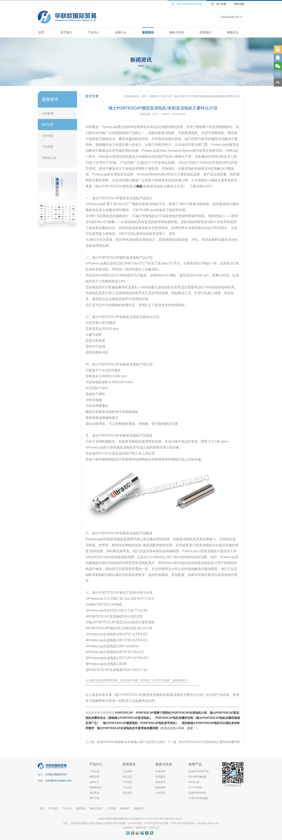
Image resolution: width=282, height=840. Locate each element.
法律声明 (127, 827)
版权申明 (141, 827)
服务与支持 (176, 32)
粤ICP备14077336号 (171, 818)
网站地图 (239, 3)
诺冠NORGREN (197, 792)
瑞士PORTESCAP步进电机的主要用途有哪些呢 (127, 728)
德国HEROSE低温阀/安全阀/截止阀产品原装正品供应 (131, 742)
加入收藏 (221, 3)
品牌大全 (121, 32)
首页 (41, 32)
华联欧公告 (49, 158)
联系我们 (205, 32)
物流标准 (160, 787)
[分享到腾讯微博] (142, 833)
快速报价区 (95, 787)
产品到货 (47, 146)
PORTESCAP (124, 712)
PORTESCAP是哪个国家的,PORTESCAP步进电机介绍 (171, 712)
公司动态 (47, 135)
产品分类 (94, 771)
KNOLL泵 (193, 782)
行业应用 (160, 792)
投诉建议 (160, 776)
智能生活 (232, 32)
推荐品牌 (94, 776)
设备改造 (160, 782)
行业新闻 (47, 113)
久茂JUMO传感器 (198, 798)
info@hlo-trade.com (59, 780)
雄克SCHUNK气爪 (198, 771)
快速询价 (160, 771)
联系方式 (155, 827)
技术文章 (47, 124)
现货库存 (94, 792)
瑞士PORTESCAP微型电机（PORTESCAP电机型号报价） (141, 723)
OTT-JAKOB (195, 787)
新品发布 (127, 792)
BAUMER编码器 (197, 776)
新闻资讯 (148, 32)
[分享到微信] (151, 833)
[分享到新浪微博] (137, 833)
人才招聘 (111, 808)
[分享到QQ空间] (132, 833)
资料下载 (94, 798)
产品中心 (93, 32)
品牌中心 (94, 782)
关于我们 (66, 32)
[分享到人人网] (147, 833)
